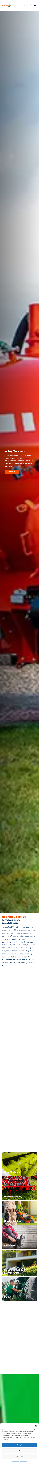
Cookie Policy (15, 1461)
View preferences (19, 1456)
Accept (19, 1445)
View (11, 471)
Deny (19, 1450)
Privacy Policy (23, 1461)
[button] (36, 1426)
